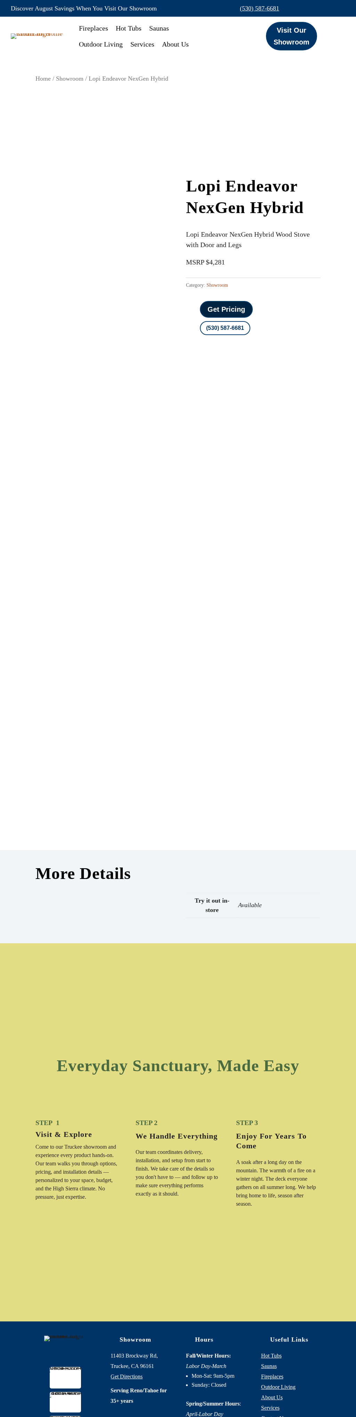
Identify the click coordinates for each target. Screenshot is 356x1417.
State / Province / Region (239, 617)
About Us (175, 44)
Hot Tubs (128, 28)
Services (142, 44)
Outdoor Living (101, 44)
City (255, 606)
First (211, 534)
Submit (161, 728)
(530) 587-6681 (259, 8)
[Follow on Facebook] (310, 8)
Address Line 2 (165, 606)
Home (43, 78)
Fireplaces (93, 28)
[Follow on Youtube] (339, 8)
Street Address (224, 596)
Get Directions (127, 1376)
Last (286, 534)
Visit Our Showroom (291, 36)
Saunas (159, 28)
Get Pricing (226, 309)
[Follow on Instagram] (325, 8)
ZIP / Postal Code (229, 627)
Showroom (69, 78)
